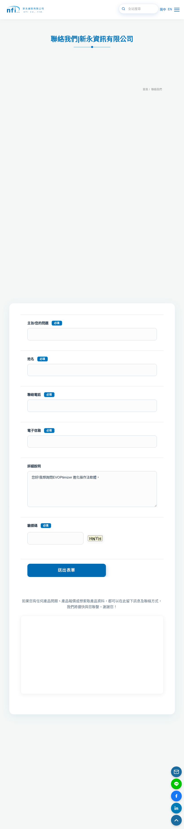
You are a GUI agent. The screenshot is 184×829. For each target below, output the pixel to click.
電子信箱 (39, 430)
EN (170, 9)
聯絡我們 (156, 89)
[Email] (176, 771)
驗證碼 (38, 525)
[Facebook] (176, 796)
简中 (163, 9)
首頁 (145, 89)
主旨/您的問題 (43, 323)
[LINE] (176, 784)
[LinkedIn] (176, 808)
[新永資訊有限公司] (24, 9)
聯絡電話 (39, 394)
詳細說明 (34, 466)
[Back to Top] (176, 820)
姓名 (36, 359)
